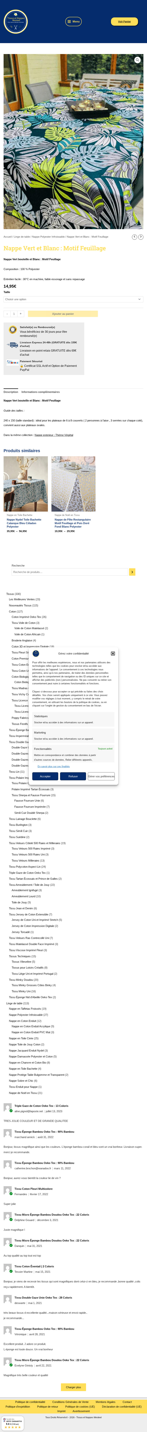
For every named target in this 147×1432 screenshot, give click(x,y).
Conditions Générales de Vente (70, 1401)
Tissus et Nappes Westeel (43, 21)
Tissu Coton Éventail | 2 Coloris (34, 1266)
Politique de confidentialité (30, 1401)
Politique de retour (47, 1406)
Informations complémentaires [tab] (41, 391)
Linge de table (22, 236)
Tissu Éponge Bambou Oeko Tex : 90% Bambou (44, 1131)
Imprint (61, 1411)
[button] (113, 653)
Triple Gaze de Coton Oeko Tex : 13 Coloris (41, 1105)
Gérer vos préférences (101, 776)
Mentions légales (105, 1401)
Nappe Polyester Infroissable (48, 236)
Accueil (8, 236)
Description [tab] (11, 391)
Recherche (18, 565)
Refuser (73, 776)
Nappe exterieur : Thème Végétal (54, 435)
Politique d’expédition (18, 1406)
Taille (7, 292)
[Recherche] (132, 572)
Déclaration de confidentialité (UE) (122, 1406)
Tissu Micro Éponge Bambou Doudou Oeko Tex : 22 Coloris (52, 1214)
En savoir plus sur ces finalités (54, 766)
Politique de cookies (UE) (80, 1406)
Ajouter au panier (63, 313)
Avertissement (81, 1411)
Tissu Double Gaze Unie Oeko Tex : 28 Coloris (43, 1297)
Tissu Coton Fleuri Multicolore (34, 1188)
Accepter (45, 776)
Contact (127, 1401)
